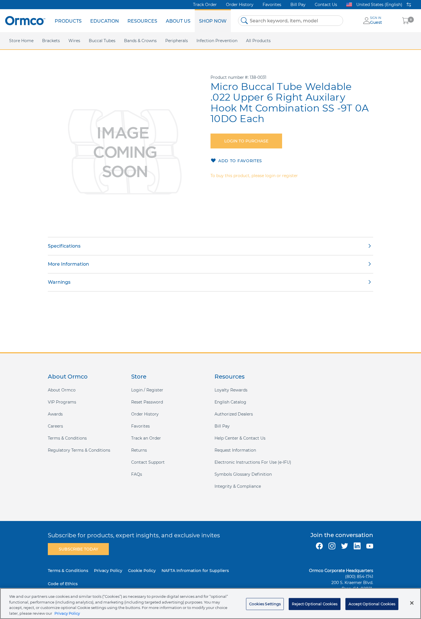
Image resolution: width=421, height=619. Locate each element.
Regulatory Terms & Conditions (79, 450)
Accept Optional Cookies (372, 604)
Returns (139, 450)
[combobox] (290, 20)
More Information (68, 264)
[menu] (140, 20)
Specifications (64, 246)
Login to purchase (246, 141)
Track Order (205, 4)
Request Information (235, 450)
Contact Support (148, 462)
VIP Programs (62, 402)
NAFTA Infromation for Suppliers (195, 570)
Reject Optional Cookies (314, 604)
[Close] (412, 603)
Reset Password (147, 402)
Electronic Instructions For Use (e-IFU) (253, 462)
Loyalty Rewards (231, 390)
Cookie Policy (142, 570)
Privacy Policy (108, 570)
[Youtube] (369, 545)
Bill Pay (298, 4)
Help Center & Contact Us (240, 438)
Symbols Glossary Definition (243, 474)
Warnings (59, 282)
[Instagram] (331, 545)
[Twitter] (344, 545)
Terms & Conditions (67, 438)
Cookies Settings (265, 604)
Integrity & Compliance (238, 486)
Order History (239, 4)
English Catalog (230, 402)
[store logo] (25, 20)
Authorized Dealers (234, 414)
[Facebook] (319, 545)
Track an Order (146, 438)
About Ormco (62, 390)
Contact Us (326, 4)
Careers (55, 426)
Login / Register (147, 390)
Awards (55, 414)
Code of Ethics (63, 583)
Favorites (272, 4)
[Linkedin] (357, 545)
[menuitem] (68, 20)
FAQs (136, 474)
